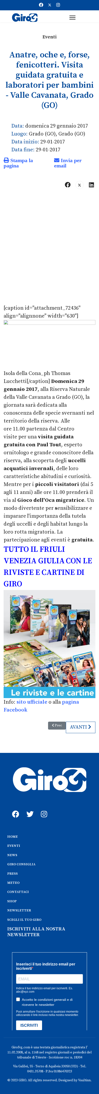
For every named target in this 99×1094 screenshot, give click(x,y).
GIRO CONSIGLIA (21, 864)
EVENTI (13, 846)
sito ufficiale (32, 702)
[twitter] (28, 809)
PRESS (12, 874)
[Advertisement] (49, 248)
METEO (13, 883)
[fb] (14, 809)
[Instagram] (58, 5)
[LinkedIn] (91, 185)
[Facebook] (41, 5)
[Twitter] (49, 5)
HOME (12, 837)
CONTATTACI (18, 892)
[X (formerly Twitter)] (79, 185)
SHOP (12, 901)
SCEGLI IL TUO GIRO (24, 920)
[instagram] (43, 809)
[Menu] (72, 17)
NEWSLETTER (19, 910)
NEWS (12, 855)
